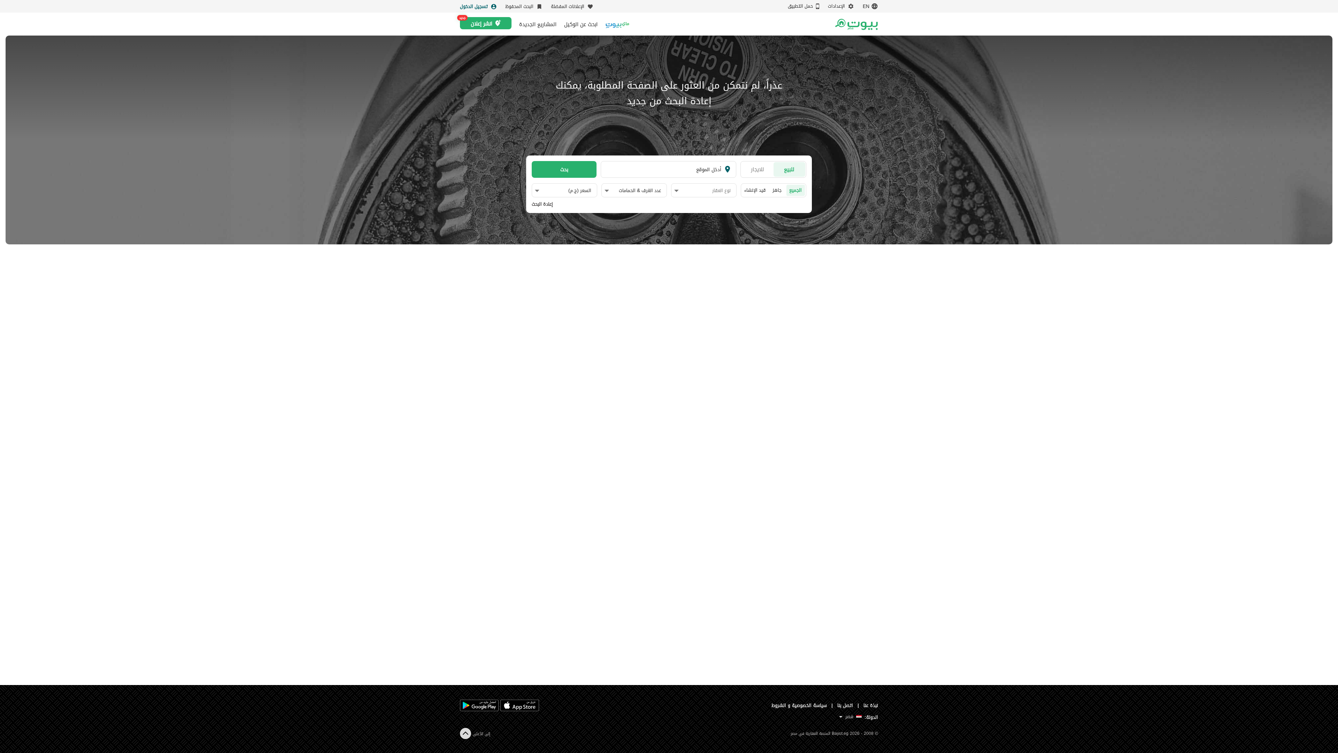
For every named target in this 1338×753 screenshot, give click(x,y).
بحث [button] (564, 169)
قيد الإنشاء (755, 190)
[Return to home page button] (856, 24)
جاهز (777, 190)
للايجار (757, 169)
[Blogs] (617, 24)
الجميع (795, 190)
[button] (702, 191)
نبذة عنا (870, 705)
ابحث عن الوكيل (581, 24)
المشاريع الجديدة (537, 24)
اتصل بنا (845, 705)
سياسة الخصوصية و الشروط (799, 705)
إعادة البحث (542, 204)
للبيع (789, 169)
